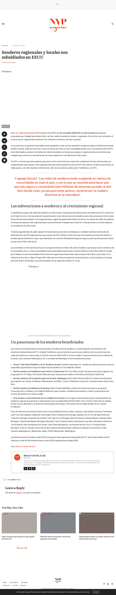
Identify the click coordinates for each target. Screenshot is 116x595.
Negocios (6, 585)
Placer (15, 585)
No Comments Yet (14, 480)
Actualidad (14, 582)
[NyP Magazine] (58, 24)
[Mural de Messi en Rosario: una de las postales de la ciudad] (58, 522)
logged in (20, 493)
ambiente (18, 446)
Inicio (5, 582)
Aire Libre (5, 45)
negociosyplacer (9, 62)
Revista (23, 585)
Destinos (24, 582)
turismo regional (28, 446)
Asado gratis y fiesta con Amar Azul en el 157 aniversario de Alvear (96, 537)
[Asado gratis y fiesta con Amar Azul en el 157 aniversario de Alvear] (96, 522)
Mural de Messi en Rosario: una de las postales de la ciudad (55, 537)
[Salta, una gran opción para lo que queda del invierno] (19, 522)
